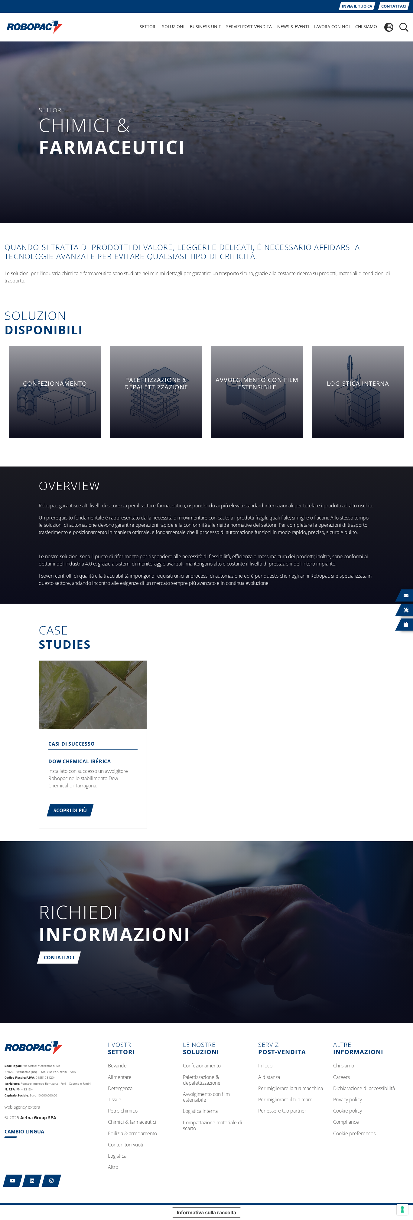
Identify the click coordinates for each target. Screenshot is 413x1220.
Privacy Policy (347, 1100)
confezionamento (202, 1066)
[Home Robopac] (33, 26)
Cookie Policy (347, 1111)
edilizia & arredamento (132, 1134)
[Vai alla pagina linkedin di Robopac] (32, 1181)
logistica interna (200, 1111)
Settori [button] (148, 26)
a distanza (269, 1077)
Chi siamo (343, 1066)
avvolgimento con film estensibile (206, 1097)
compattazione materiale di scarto (212, 1126)
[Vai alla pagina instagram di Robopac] (51, 1181)
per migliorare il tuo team (285, 1100)
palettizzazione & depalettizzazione (201, 1080)
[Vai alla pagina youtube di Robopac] (13, 1181)
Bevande (117, 1066)
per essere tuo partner (282, 1111)
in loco (265, 1066)
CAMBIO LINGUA (24, 1131)
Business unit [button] (205, 26)
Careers (341, 1077)
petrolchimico (123, 1111)
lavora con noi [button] (332, 26)
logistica (117, 1156)
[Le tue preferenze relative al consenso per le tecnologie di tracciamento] (402, 1209)
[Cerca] (403, 27)
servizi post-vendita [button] (249, 26)
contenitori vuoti (125, 1145)
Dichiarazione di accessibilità (364, 1089)
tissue (114, 1100)
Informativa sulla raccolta (206, 1212)
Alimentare (120, 1077)
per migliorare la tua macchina (290, 1089)
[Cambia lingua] (388, 27)
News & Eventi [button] (293, 26)
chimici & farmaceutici (132, 1122)
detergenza (120, 1089)
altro (113, 1167)
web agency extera (22, 1107)
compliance (346, 1122)
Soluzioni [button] (173, 26)
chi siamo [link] (366, 26)
